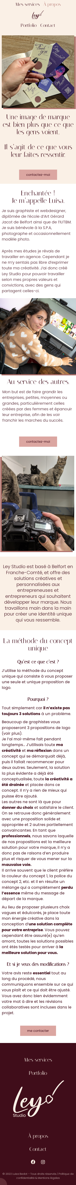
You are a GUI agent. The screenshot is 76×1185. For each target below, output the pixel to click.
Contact (47, 25)
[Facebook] (33, 1162)
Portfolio (29, 25)
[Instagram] (43, 1162)
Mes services (27, 4)
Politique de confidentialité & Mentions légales (45, 1176)
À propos (52, 4)
